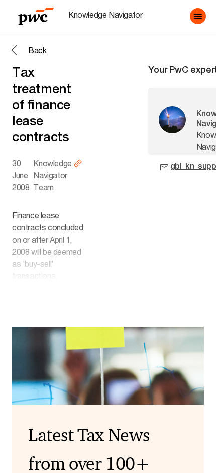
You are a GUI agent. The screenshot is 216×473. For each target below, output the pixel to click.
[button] (198, 16)
